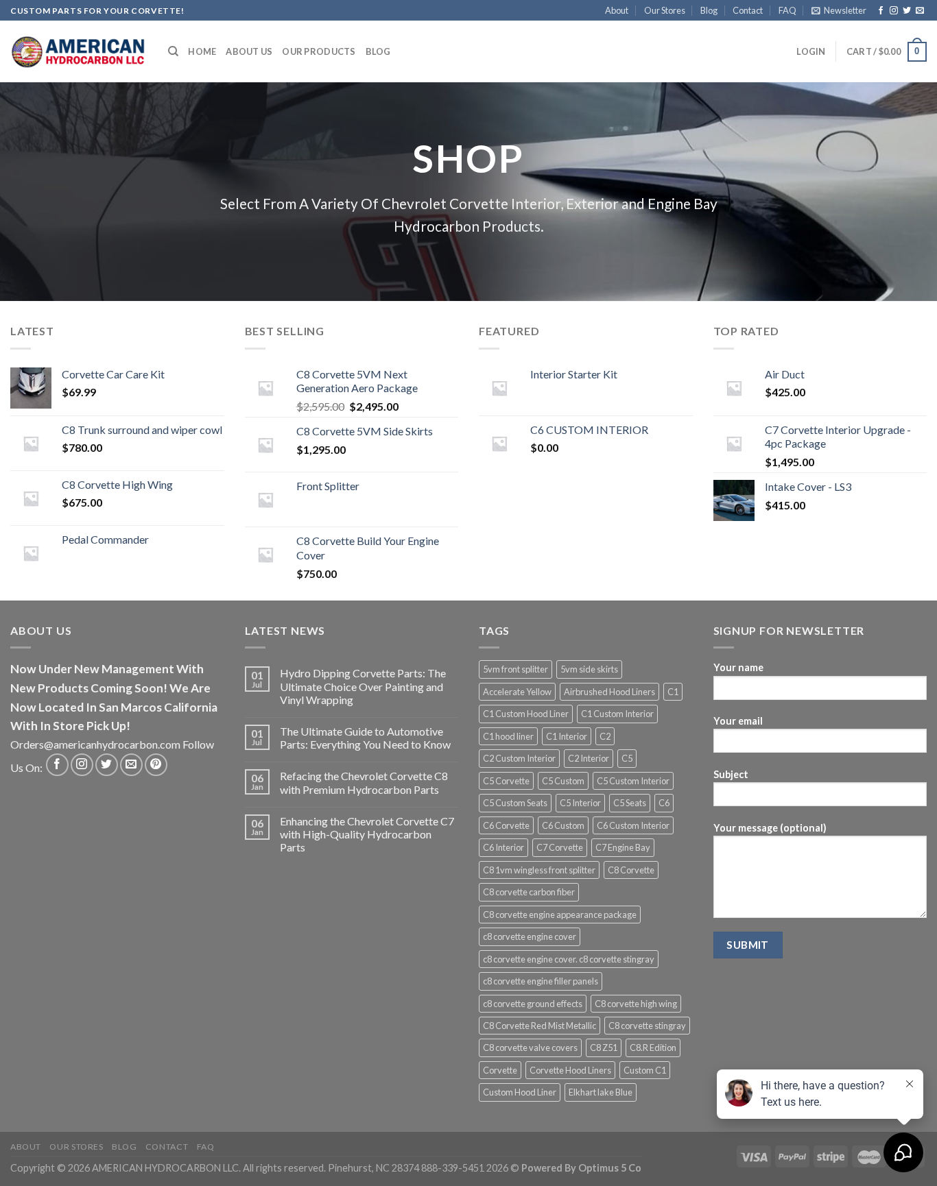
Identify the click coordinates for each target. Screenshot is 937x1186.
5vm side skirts (589, 669)
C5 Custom (563, 780)
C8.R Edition (653, 1047)
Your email (738, 721)
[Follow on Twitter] (907, 11)
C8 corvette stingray (647, 1025)
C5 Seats (629, 802)
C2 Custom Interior (519, 758)
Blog (708, 10)
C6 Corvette (506, 825)
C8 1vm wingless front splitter (539, 869)
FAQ (787, 10)
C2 (605, 736)
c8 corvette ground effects (532, 1003)
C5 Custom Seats (515, 802)
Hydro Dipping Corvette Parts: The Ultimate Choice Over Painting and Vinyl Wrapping (363, 685)
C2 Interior (588, 758)
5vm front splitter (515, 669)
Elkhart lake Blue (600, 1092)
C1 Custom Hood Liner (526, 713)
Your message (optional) (770, 828)
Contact (748, 10)
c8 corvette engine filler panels (540, 981)
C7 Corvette (559, 847)
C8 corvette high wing (636, 1003)
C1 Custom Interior (617, 713)
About (616, 10)
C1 (672, 691)
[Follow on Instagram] (894, 11)
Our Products (318, 51)
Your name (738, 667)
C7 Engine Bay (622, 847)
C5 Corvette (506, 780)
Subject (730, 774)
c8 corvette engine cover (529, 936)
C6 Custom (563, 825)
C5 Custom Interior (633, 780)
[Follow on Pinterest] (156, 764)
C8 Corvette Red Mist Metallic (539, 1025)
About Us (249, 51)
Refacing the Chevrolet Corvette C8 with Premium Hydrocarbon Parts (364, 782)
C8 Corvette (631, 869)
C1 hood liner (508, 736)
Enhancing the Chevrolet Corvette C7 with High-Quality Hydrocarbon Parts (367, 834)
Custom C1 (645, 1070)
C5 (626, 758)
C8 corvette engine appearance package (560, 914)
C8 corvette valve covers (530, 1047)
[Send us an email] (920, 11)
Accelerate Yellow (517, 691)
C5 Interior (580, 802)
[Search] (173, 51)
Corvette (500, 1070)
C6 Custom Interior (633, 825)
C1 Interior (566, 736)
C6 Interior (503, 847)
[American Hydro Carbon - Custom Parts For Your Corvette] (78, 51)
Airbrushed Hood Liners (609, 691)
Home (202, 51)
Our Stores (664, 10)
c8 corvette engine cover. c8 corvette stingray (568, 959)
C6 (664, 802)
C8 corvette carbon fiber (529, 891)
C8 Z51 (603, 1047)
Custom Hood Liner (519, 1092)
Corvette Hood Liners (570, 1070)
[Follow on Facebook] (881, 11)
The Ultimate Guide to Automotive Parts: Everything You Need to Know (365, 738)
